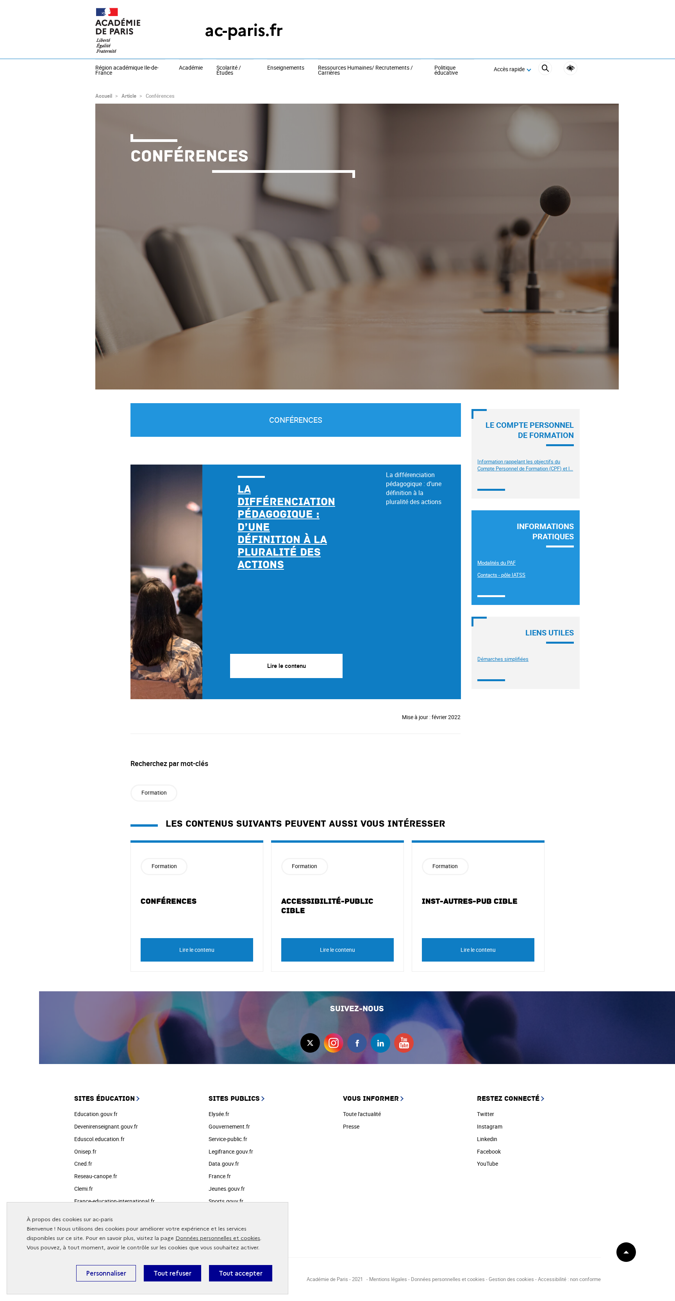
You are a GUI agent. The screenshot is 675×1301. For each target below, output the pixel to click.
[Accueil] (134, 30)
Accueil (103, 95)
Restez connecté (508, 1098)
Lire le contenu (196, 949)
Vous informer (371, 1098)
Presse (351, 1126)
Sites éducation (104, 1098)
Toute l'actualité (362, 1114)
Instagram (489, 1126)
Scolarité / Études (228, 70)
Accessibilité (570, 68)
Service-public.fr (228, 1139)
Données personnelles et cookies (217, 1238)
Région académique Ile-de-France (127, 70)
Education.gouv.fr (96, 1114)
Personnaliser (106, 1273)
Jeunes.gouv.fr (227, 1188)
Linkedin (487, 1139)
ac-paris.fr (244, 30)
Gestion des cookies (511, 1279)
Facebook (489, 1151)
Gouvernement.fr (229, 1126)
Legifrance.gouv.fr (231, 1151)
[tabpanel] (250, 582)
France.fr (220, 1176)
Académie (191, 68)
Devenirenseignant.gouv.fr (106, 1126)
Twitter (485, 1114)
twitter (310, 1043)
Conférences (168, 901)
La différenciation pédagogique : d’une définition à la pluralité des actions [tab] (413, 488)
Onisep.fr (85, 1151)
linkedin (380, 1043)
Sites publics (234, 1098)
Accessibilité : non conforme (569, 1279)
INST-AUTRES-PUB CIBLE (470, 901)
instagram (333, 1043)
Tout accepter (240, 1273)
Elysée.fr (219, 1114)
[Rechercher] (545, 69)
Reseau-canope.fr (95, 1176)
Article (128, 95)
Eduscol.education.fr (99, 1139)
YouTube (487, 1163)
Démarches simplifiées (503, 658)
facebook (357, 1043)
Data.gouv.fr (224, 1163)
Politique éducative (446, 70)
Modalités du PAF (496, 562)
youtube (404, 1043)
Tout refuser (172, 1273)
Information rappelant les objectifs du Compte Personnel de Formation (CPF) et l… (525, 465)
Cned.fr (83, 1163)
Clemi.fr (83, 1188)
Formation (154, 792)
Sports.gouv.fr (226, 1201)
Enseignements (285, 68)
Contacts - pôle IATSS (501, 574)
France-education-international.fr (114, 1201)
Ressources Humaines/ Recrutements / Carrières (365, 70)
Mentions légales (388, 1279)
